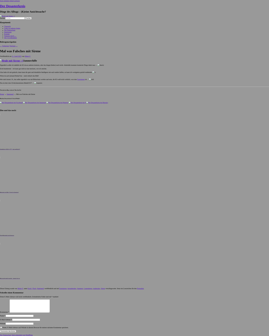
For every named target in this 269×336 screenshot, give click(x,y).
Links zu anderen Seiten (12, 28)
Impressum (7, 32)
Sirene (103, 288)
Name (2, 316)
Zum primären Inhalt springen (10, 1)
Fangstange (81, 79)
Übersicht (7, 26)
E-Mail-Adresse (6, 320)
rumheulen (96, 288)
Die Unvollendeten (10, 38)
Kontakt (7, 34)
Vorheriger (4, 46)
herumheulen (72, 288)
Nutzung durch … (10, 36)
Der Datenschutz (9, 30)
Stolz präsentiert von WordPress (22, 335)
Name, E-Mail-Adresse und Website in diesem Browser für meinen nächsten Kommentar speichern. (36, 327)
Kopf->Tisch (32, 288)
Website (2, 323)
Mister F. (28, 56)
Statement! (10, 94)
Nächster (14, 46)
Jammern (80, 288)
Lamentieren (88, 288)
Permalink (140, 288)
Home (2, 94)
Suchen (2, 18)
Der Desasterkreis (12, 6)
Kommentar (4, 312)
